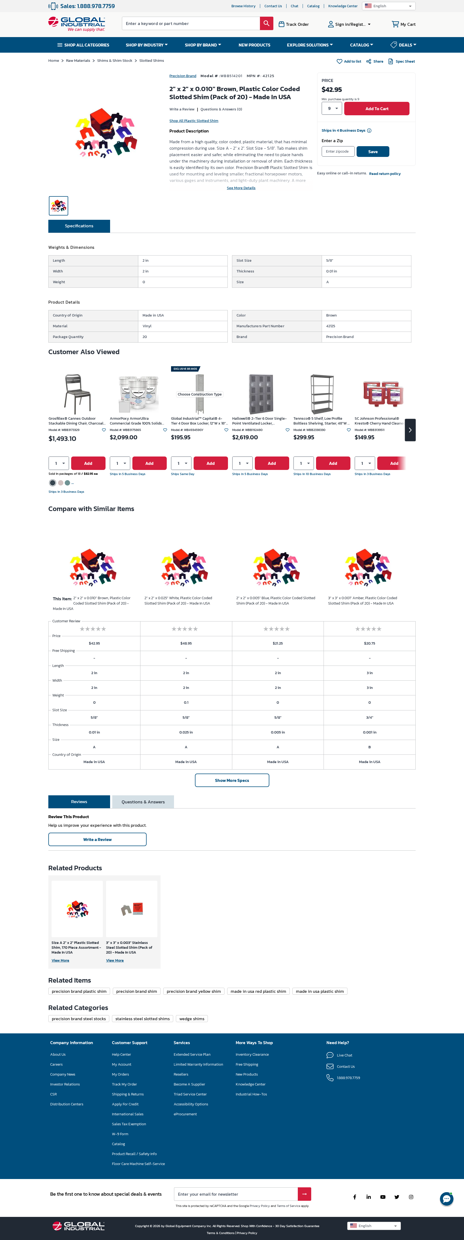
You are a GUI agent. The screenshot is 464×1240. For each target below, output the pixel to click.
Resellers (181, 1074)
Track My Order (124, 1084)
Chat (294, 6)
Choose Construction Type (200, 394)
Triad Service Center (190, 1094)
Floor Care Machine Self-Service (138, 1164)
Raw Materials (78, 60)
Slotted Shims (151, 60)
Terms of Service (288, 1205)
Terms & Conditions (221, 1233)
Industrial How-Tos (251, 1094)
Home (53, 60)
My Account (121, 1064)
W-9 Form (120, 1134)
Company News (62, 1074)
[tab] (79, 226)
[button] (388, 6)
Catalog (313, 6)
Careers (56, 1064)
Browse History (243, 6)
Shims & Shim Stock (114, 60)
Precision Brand (182, 76)
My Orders (120, 1074)
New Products (247, 1074)
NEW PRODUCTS (254, 45)
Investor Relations (65, 1084)
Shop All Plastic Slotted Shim (193, 121)
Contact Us (273, 6)
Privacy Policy (260, 1205)
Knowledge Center (343, 6)
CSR (53, 1094)
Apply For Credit (125, 1104)
